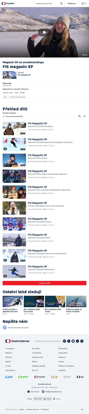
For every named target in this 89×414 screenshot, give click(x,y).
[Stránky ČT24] (8, 377)
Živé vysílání (63, 348)
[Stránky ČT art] (67, 377)
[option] (38, 398)
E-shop (8, 366)
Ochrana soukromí (32, 409)
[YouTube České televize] (73, 341)
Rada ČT (8, 361)
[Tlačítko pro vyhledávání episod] (79, 116)
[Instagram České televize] (64, 341)
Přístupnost (45, 409)
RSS (82, 409)
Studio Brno (63, 353)
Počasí (34, 361)
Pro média (36, 348)
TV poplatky (36, 353)
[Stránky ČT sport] (23, 377)
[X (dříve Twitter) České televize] (77, 341)
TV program (9, 348)
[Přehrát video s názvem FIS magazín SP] (44, 32)
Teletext (8, 357)
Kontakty (62, 370)
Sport (5, 97)
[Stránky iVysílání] (40, 377)
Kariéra (61, 361)
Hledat (61, 3)
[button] (44, 32)
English (21, 409)
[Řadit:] (84, 116)
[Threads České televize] (82, 341)
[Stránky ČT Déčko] (54, 377)
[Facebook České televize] (69, 341)
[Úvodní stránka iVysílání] (10, 3)
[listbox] (47, 399)
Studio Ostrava (37, 357)
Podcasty (62, 357)
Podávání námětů (38, 366)
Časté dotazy (10, 370)
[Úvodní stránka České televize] (17, 341)
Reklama (8, 353)
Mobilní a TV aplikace (66, 366)
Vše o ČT (35, 370)
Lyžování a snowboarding (17, 97)
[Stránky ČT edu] (80, 377)
